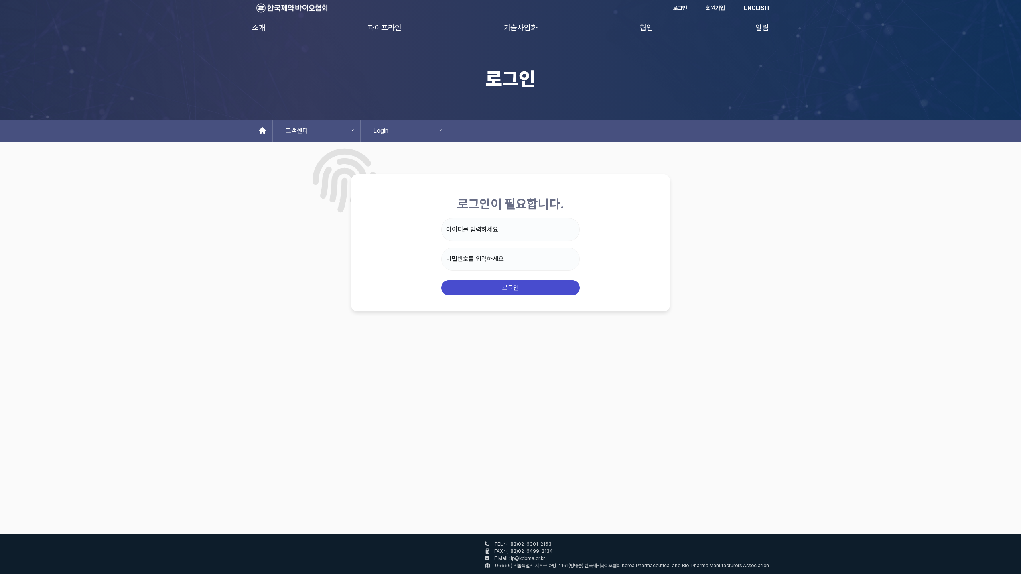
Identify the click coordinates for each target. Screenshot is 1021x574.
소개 (259, 27)
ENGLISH (756, 7)
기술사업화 (521, 27)
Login (380, 130)
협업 (646, 27)
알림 (762, 27)
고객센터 (297, 130)
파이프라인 (385, 27)
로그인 (680, 7)
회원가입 (715, 7)
